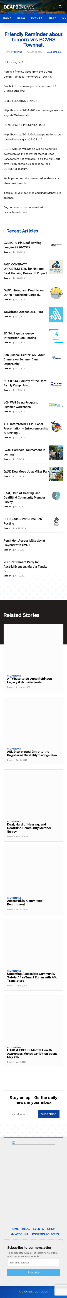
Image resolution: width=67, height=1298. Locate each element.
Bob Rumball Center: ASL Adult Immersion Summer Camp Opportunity (24, 359)
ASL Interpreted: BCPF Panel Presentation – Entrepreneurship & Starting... (26, 428)
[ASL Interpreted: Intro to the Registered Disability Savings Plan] (33, 720)
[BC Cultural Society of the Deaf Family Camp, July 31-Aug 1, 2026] (56, 383)
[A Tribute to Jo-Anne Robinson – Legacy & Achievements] (33, 647)
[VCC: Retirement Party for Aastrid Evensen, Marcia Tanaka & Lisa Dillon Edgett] (56, 565)
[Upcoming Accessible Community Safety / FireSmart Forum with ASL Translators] (33, 942)
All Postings (54, 52)
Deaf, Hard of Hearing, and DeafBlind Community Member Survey (24, 497)
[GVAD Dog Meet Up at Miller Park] (56, 474)
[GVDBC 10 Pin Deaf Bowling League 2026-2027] (56, 245)
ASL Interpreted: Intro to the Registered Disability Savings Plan (32, 753)
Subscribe (48, 1114)
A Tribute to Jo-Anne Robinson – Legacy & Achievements (30, 680)
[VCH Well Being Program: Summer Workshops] (56, 405)
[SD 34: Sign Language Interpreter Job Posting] (56, 336)
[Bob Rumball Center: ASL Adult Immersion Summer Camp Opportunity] (56, 357)
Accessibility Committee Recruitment (25, 902)
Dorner (7, 252)
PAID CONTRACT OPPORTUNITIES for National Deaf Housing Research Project (25, 269)
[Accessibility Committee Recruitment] (33, 869)
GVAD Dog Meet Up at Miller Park (26, 471)
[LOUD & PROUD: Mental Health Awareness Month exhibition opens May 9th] (33, 1019)
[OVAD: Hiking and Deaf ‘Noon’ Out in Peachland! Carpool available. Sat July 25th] (56, 293)
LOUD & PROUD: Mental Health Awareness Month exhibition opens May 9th (32, 1053)
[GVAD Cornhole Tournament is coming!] (56, 452)
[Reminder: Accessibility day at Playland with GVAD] (56, 543)
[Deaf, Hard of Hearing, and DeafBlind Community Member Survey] (56, 496)
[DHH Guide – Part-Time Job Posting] (56, 522)
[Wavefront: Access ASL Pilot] (56, 314)
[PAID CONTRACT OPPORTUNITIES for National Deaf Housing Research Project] (56, 267)
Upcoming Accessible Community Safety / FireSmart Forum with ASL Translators (32, 977)
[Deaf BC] (8, 52)
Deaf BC (18, 52)
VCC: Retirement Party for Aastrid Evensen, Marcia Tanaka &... (25, 566)
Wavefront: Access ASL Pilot (23, 312)
